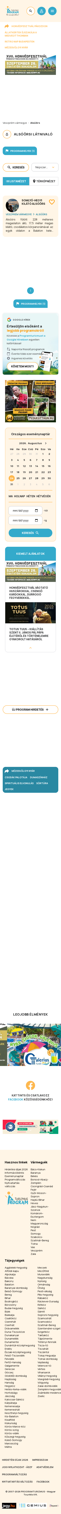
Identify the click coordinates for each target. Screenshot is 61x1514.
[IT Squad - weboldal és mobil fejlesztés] (54, 1506)
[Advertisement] (30, 259)
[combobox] (35, 167)
